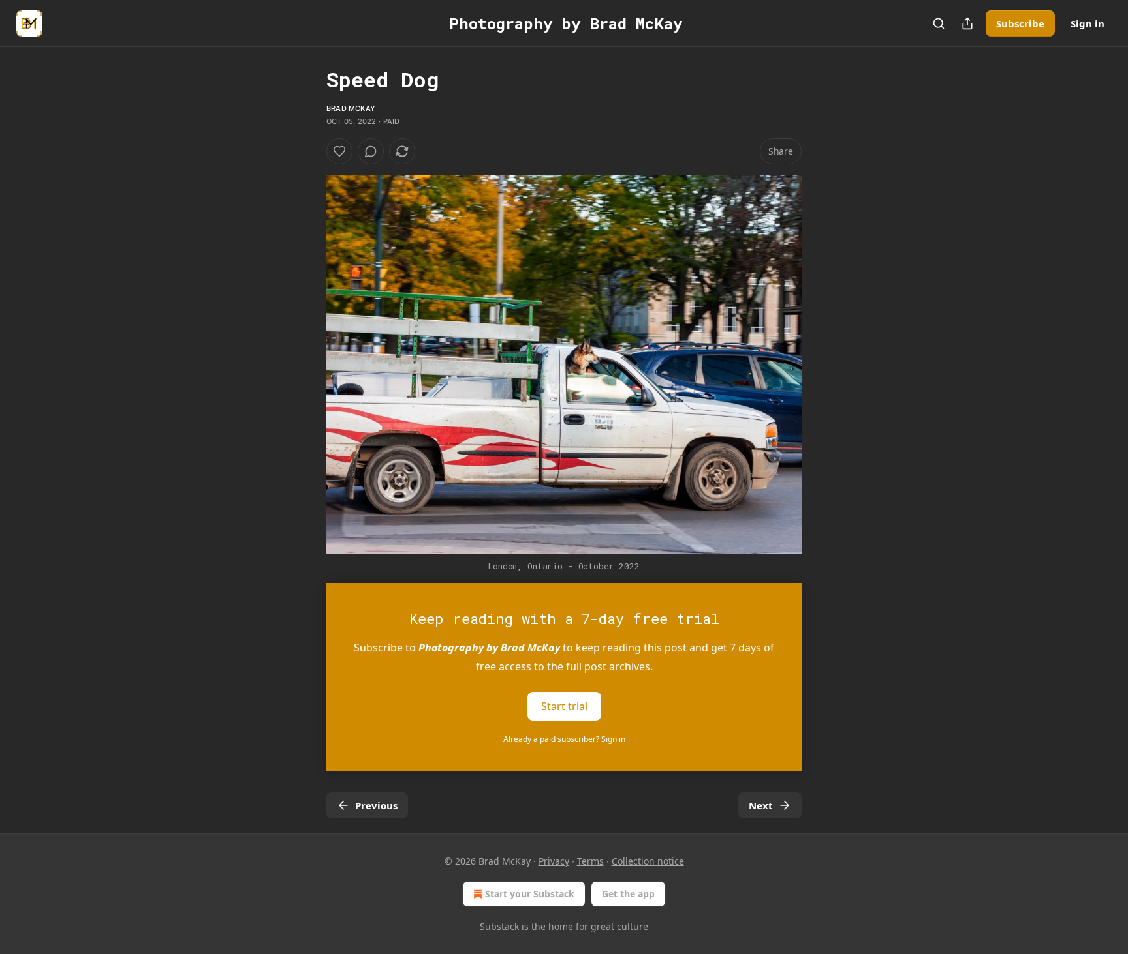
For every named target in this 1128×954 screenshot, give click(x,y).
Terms (590, 861)
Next (761, 805)
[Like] (339, 151)
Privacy (554, 861)
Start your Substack (529, 893)
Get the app (628, 893)
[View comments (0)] (371, 151)
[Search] (939, 23)
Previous (376, 805)
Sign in (1087, 23)
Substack (499, 926)
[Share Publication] (967, 23)
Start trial (564, 706)
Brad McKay (350, 108)
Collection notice (648, 861)
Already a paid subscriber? (564, 739)
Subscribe (1020, 23)
